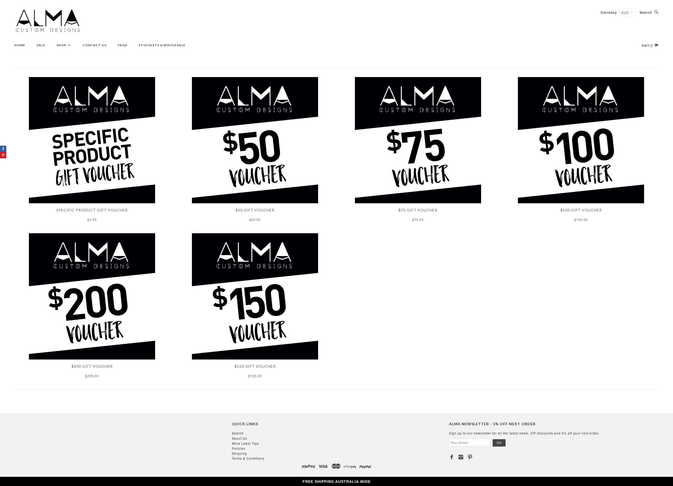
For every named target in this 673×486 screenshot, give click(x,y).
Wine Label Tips (245, 443)
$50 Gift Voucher (255, 210)
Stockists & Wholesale (162, 45)
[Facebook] (452, 457)
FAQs (122, 45)
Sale (41, 45)
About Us (239, 438)
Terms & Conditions (248, 458)
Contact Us (94, 45)
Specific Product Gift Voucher (92, 210)
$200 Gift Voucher (92, 366)
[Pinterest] (470, 457)
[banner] (47, 21)
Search (646, 12)
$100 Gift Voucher (581, 210)
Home (19, 45)
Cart (647, 45)
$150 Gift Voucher (255, 366)
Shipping (239, 453)
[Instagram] (461, 457)
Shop (62, 45)
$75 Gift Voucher (418, 210)
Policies (238, 448)
